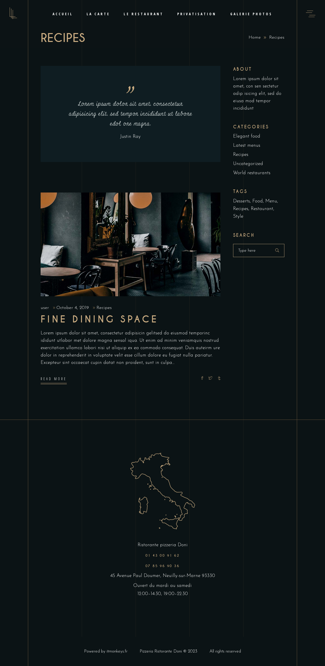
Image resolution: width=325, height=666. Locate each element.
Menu (271, 201)
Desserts (241, 201)
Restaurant (262, 208)
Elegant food (246, 136)
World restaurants (251, 173)
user (46, 308)
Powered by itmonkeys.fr (105, 651)
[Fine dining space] (130, 244)
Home (255, 37)
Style (238, 216)
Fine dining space (100, 319)
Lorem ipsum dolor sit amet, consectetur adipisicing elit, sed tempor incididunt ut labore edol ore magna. (130, 114)
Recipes (104, 308)
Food (257, 201)
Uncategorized (248, 163)
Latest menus (246, 145)
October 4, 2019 (73, 308)
